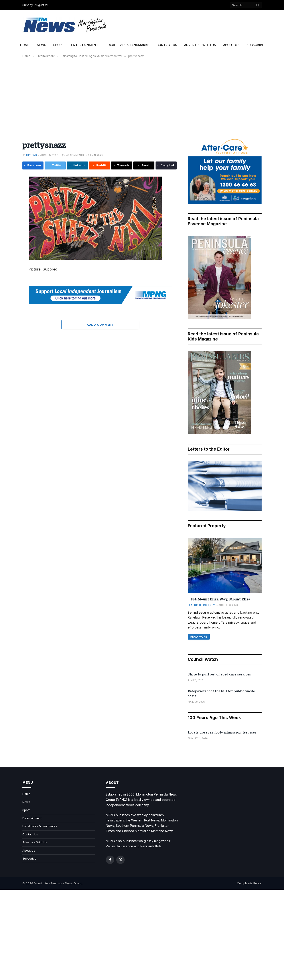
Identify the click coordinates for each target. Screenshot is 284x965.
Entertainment (85, 45)
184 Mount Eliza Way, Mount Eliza (220, 599)
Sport (58, 45)
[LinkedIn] (7, 212)
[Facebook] (7, 192)
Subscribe (255, 45)
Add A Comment (100, 324)
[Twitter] (7, 202)
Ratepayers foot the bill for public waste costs (221, 693)
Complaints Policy (249, 883)
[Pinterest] (7, 222)
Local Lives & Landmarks (127, 45)
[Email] (7, 232)
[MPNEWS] (65, 25)
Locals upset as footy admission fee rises (222, 732)
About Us (231, 45)
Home (25, 45)
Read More (198, 636)
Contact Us (166, 45)
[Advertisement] (142, 96)
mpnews (31, 155)
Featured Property (201, 605)
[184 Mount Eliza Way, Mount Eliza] (225, 565)
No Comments (74, 155)
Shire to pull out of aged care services (219, 674)
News (41, 45)
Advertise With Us (200, 45)
